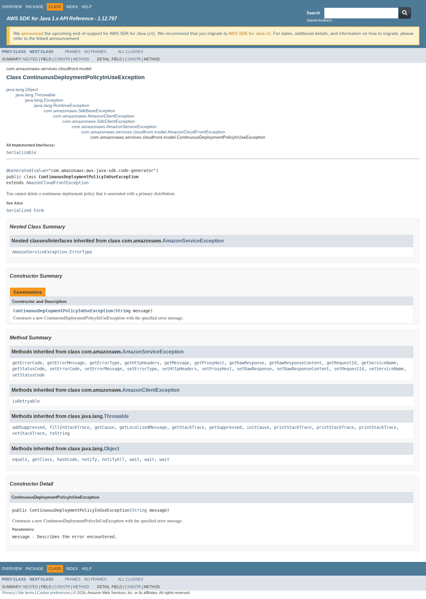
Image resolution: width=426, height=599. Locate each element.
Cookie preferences (53, 593)
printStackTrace (293, 427)
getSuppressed (225, 427)
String (122, 310)
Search (313, 13)
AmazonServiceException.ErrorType (52, 251)
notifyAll (113, 459)
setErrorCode (65, 368)
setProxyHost (217, 368)
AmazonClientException (151, 390)
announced (32, 33)
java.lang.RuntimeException (61, 105)
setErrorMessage (103, 368)
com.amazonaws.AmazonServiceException (114, 126)
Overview (12, 7)
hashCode (67, 459)
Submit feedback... (321, 20)
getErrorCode (27, 362)
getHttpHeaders (141, 362)
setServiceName (386, 368)
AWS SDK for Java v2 (249, 33)
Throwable (116, 416)
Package (34, 7)
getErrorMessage (66, 362)
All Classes (130, 52)
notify (89, 459)
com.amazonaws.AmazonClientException (93, 115)
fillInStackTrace (70, 427)
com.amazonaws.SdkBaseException (79, 110)
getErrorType (104, 362)
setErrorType (142, 368)
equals (19, 459)
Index (72, 7)
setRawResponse (254, 368)
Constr (62, 59)
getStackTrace (188, 427)
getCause (104, 427)
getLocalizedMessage (143, 427)
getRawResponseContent (295, 362)
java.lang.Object (22, 89)
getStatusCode (28, 368)
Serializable (21, 152)
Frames (72, 52)
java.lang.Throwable (36, 94)
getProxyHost (209, 362)
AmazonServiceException (193, 240)
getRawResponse (246, 362)
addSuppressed (28, 427)
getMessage (176, 362)
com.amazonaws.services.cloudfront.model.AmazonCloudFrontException (153, 131)
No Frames (95, 52)
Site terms (25, 593)
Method (81, 59)
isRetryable (26, 401)
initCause (258, 427)
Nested (30, 59)
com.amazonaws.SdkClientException (98, 121)
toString (60, 433)
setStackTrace (28, 433)
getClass (42, 459)
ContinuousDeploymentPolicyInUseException (63, 310)
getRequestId (341, 362)
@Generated (18, 170)
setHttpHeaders (179, 368)
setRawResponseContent (303, 368)
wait (134, 459)
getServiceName (378, 362)
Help (87, 7)
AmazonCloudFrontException (57, 182)
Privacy (8, 593)
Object (111, 448)
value (40, 170)
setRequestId (349, 368)
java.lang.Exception (44, 100)
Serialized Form (25, 210)
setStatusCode (28, 374)
